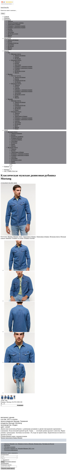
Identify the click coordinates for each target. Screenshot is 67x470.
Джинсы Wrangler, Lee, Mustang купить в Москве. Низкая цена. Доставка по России (29, 444)
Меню (2, 13)
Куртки (10, 29)
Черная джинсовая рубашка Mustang (11, 438)
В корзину (20, 405)
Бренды (6, 51)
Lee (9, 52)
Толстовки (11, 32)
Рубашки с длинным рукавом (23, 66)
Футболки (11, 46)
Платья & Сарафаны (17, 136)
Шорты (10, 35)
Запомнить (6, 460)
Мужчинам (7, 19)
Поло (16, 125)
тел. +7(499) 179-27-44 (10, 171)
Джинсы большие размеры (16, 23)
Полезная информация (11, 450)
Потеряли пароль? (10, 461)
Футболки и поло (13, 33)
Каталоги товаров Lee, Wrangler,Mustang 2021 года (19, 448)
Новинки (7, 18)
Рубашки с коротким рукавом (16, 27)
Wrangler (10, 99)
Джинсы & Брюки (13, 40)
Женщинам (7, 38)
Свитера (10, 30)
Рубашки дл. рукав (17, 238)
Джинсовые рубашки (14, 24)
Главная (6, 16)
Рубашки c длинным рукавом (16, 26)
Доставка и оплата (9, 447)
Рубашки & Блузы (13, 43)
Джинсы (10, 21)
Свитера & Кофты (16, 139)
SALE (6, 130)
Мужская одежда (16, 60)
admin (15, 183)
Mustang (10, 74)
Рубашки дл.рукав (29, 238)
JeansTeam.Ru (5, 7)
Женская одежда (16, 54)
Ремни (10, 37)
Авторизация (5, 463)
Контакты (7, 445)
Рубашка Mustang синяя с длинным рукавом (14, 436)
